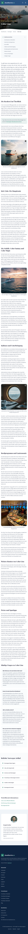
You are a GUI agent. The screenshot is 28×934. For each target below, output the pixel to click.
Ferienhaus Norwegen (5, 896)
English (18, 929)
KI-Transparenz (4, 915)
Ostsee (2, 884)
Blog (2, 903)
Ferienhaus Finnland (5, 898)
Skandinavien (3, 31)
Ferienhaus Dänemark (5, 900)
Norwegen (10, 31)
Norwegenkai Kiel (5, 805)
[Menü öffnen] (25, 2)
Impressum (3, 910)
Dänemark (3, 877)
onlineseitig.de (22, 926)
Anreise (14, 31)
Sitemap (2, 917)
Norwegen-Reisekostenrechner (14, 121)
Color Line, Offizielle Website (8, 800)
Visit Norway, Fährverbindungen (8, 803)
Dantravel (9, 863)
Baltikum (3, 886)
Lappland (3, 881)
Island (2, 879)
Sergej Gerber (7, 825)
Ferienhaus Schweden (5, 894)
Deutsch (14, 929)
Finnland (2, 875)
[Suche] (22, 2)
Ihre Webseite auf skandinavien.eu (8, 919)
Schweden (3, 870)
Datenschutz (3, 913)
